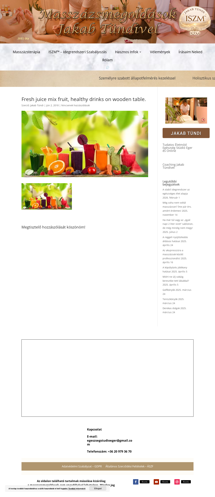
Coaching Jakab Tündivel (173, 166)
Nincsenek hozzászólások (75, 105)
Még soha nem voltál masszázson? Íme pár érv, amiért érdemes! (177, 206)
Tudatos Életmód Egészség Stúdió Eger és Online (177, 148)
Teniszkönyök (170, 299)
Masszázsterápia (26, 52)
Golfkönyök (169, 289)
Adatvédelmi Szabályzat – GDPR (82, 466)
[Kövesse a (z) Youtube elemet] (156, 482)
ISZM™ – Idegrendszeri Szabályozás (78, 52)
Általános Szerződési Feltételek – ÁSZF (129, 466)
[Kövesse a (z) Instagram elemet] (177, 482)
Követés (144, 481)
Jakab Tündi (37, 105)
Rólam (107, 60)
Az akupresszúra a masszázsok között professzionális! (173, 254)
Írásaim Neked (190, 52)
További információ (76, 488)
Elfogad (97, 488)
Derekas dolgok (171, 308)
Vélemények (160, 52)
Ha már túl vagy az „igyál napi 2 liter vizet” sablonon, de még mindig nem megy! (178, 224)
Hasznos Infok (126, 52)
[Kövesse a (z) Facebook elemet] (135, 482)
